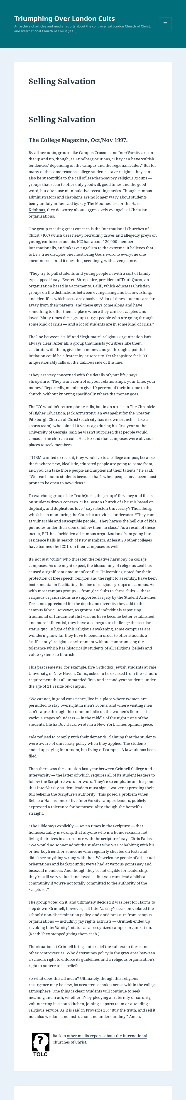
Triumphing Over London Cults (64, 18)
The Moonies (99, 203)
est (115, 203)
